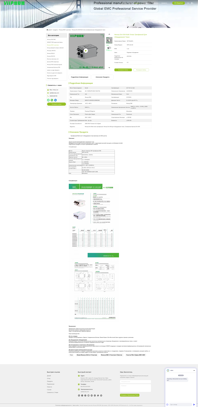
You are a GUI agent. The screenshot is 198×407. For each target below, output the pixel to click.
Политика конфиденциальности (63, 405)
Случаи (49, 389)
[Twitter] (82, 396)
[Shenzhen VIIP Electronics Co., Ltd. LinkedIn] (95, 396)
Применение (147, 3)
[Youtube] (92, 396)
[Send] (194, 404)
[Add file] (167, 404)
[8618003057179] (98, 396)
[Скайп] (55, 100)
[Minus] (194, 370)
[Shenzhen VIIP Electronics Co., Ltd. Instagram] (88, 396)
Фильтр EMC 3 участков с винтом (111, 355)
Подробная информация (79, 77)
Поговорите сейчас (56, 104)
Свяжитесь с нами (165, 3)
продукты (137, 3)
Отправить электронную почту (130, 395)
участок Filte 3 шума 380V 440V (135, 355)
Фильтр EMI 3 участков (65, 29)
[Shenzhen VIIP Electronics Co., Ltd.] (14, 3)
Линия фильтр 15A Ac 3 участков (87, 355)
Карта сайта (76, 405)
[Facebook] (85, 396)
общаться (179, 3)
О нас (130, 3)
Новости (49, 387)
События (155, 3)
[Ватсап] (48, 100)
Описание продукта (102, 77)
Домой (124, 3)
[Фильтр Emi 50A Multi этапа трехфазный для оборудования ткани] (87, 51)
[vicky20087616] (101, 396)
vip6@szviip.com (54, 93)
